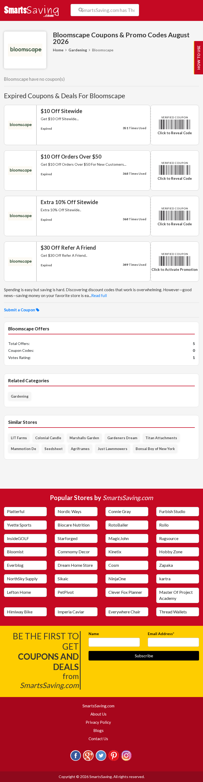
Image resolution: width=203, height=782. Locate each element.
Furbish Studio (172, 511)
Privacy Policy (98, 722)
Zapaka (166, 565)
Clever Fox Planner (125, 592)
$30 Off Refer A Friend (68, 247)
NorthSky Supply (22, 578)
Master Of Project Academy (176, 595)
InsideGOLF (18, 538)
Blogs (98, 730)
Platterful (15, 511)
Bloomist (15, 551)
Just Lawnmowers (112, 449)
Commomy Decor (74, 551)
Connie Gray (119, 511)
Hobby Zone (170, 551)
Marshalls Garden (84, 438)
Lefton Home (19, 592)
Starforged (67, 538)
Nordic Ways (69, 511)
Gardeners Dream (122, 438)
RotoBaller (118, 524)
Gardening (77, 50)
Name (94, 633)
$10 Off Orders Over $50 (71, 156)
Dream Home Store (75, 565)
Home (58, 50)
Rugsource (168, 538)
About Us (98, 714)
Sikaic (63, 578)
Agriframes (80, 449)
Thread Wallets (173, 611)
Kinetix (114, 551)
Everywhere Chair (124, 611)
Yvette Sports (19, 524)
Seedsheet (53, 449)
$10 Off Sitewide (61, 111)
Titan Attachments (161, 438)
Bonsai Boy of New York (155, 449)
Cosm (113, 565)
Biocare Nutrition (74, 524)
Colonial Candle (48, 438)
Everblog (15, 565)
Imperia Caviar (71, 611)
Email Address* (161, 633)
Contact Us (98, 738)
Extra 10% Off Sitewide (69, 202)
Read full (99, 295)
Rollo (164, 524)
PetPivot (66, 592)
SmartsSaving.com (100, 705)
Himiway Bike (20, 611)
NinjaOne (117, 578)
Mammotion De (23, 449)
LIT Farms (19, 438)
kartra (164, 578)
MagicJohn (118, 538)
